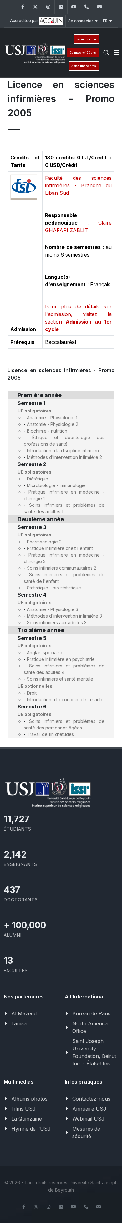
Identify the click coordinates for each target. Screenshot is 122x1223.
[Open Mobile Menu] (116, 52)
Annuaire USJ (89, 1109)
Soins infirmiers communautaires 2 (61, 568)
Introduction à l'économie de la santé (65, 699)
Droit (32, 693)
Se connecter (80, 20)
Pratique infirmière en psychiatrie (61, 659)
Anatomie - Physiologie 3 (52, 609)
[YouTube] (74, 7)
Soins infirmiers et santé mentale (60, 678)
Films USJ (23, 1109)
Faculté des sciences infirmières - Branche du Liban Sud (78, 185)
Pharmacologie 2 (44, 541)
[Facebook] (22, 7)
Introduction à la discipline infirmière (64, 450)
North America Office (90, 1027)
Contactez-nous (91, 1099)
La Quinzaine (26, 1119)
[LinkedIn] (61, 7)
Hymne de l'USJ (31, 1129)
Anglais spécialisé (45, 652)
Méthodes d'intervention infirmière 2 (64, 457)
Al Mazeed (24, 1013)
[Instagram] (48, 7)
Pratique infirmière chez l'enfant (60, 548)
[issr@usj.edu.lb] (99, 7)
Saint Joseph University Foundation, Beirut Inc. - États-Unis (94, 1052)
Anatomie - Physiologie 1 (52, 417)
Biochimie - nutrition (47, 430)
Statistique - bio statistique (54, 587)
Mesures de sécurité (86, 1132)
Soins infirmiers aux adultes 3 (57, 622)
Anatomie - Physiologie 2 (52, 424)
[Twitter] (35, 7)
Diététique (37, 478)
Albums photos (29, 1099)
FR (105, 20)
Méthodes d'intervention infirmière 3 (64, 616)
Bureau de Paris (91, 1013)
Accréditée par (24, 20)
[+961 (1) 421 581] (86, 7)
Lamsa (19, 1023)
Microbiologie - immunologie (56, 485)
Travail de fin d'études (50, 734)
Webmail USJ (88, 1119)
